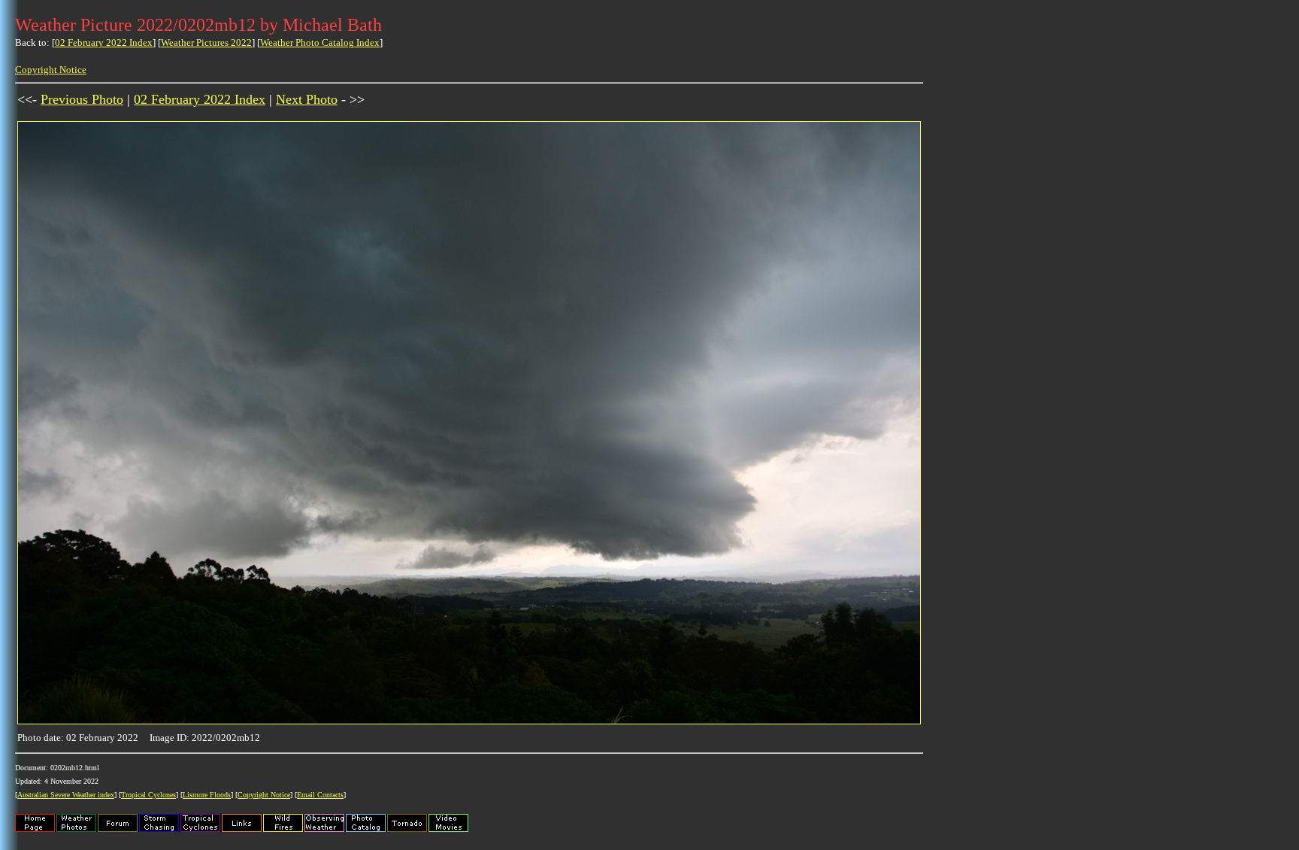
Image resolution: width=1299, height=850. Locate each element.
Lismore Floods (207, 795)
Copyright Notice (50, 69)
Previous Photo (82, 99)
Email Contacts (320, 795)
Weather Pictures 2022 (206, 42)
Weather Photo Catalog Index (320, 42)
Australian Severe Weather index (65, 795)
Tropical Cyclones (148, 795)
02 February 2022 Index (104, 42)
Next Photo (307, 99)
